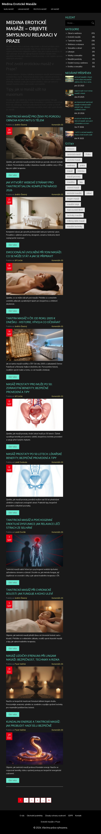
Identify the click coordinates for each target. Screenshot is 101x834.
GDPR (70, 816)
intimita (81, 171)
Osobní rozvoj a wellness (81, 63)
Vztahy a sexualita (81, 55)
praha (82, 165)
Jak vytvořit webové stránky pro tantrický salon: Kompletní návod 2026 (31, 186)
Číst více (13, 175)
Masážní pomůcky (81, 59)
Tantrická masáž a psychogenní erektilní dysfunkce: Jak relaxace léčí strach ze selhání (33, 523)
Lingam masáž (23, 9)
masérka (71, 182)
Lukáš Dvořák (20, 532)
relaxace (70, 149)
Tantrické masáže (81, 41)
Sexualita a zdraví (81, 48)
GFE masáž (55, 9)
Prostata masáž (40, 9)
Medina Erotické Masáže (19, 3)
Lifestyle (81, 52)
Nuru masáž (9, 9)
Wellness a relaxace (81, 44)
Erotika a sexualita (81, 66)
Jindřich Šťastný (21, 125)
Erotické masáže (81, 37)
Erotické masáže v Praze (50, 822)
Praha (88, 154)
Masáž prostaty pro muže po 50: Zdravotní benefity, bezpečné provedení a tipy (29, 388)
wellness (71, 165)
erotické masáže (74, 193)
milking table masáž (75, 221)
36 (49, 800)
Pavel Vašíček (20, 664)
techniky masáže (74, 215)
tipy (81, 182)
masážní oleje (73, 204)
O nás (22, 816)
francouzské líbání (75, 210)
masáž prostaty (74, 176)
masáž (70, 171)
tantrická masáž (74, 154)
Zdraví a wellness (81, 33)
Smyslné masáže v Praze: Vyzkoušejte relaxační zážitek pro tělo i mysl (83, 79)
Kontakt (78, 816)
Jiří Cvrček (19, 260)
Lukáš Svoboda (21, 462)
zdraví (89, 193)
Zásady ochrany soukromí (55, 816)
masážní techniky (74, 226)
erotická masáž (73, 160)
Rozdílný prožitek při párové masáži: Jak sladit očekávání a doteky (84, 121)
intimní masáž (73, 187)
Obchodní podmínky (35, 816)
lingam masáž (73, 198)
